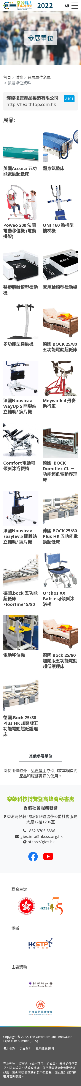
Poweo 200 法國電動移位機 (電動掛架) (19, 230)
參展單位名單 (39, 77)
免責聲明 (25, 1048)
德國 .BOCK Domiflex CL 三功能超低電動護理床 (60, 471)
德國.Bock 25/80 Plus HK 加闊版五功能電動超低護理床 (20, 726)
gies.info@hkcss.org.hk (41, 836)
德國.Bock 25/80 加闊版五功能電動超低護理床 (60, 660)
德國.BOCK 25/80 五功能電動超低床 (60, 347)
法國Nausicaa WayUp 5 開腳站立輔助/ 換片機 (19, 406)
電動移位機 (14, 655)
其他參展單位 (40, 756)
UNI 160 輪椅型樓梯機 (58, 228)
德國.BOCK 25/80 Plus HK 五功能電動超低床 (60, 536)
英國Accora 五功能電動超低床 (20, 171)
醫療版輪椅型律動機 (20, 290)
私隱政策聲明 (45, 1048)
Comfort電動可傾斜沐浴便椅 (19, 465)
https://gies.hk (41, 841)
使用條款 (9, 1048)
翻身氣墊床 (53, 168)
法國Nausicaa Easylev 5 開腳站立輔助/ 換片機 (20, 536)
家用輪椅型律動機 (60, 287)
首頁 (7, 77)
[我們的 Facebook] (33, 856)
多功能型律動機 (18, 344)
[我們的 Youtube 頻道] (48, 856)
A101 (69, 98)
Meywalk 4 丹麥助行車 (59, 403)
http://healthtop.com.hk (31, 104)
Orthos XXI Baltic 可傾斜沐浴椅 (58, 598)
